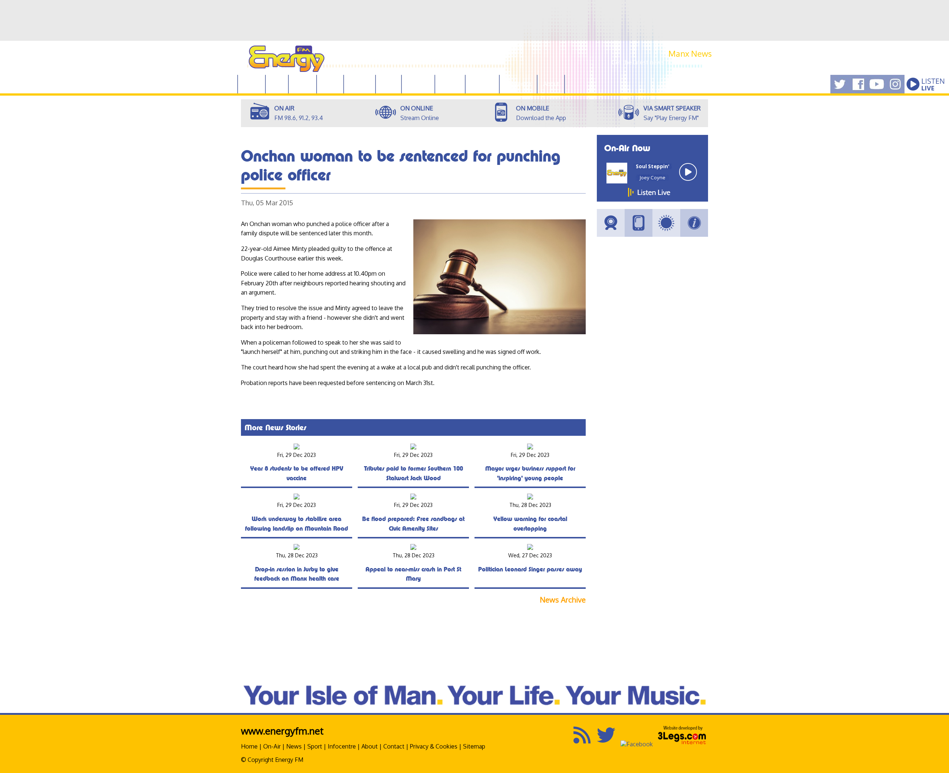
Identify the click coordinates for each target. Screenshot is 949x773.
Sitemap (474, 746)
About (369, 746)
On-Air (272, 746)
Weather (482, 84)
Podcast (418, 84)
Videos (450, 84)
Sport (388, 84)
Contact (393, 746)
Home (251, 84)
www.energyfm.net (282, 730)
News (330, 84)
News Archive (563, 599)
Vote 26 (360, 84)
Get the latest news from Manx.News (662, 62)
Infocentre (342, 746)
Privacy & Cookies (433, 746)
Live (276, 84)
